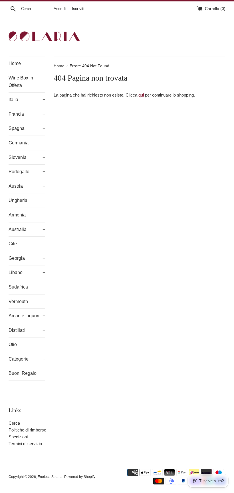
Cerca (14, 423)
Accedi (60, 9)
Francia (27, 114)
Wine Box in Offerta (21, 81)
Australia (27, 229)
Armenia (27, 214)
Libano (27, 272)
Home (15, 63)
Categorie (27, 359)
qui (141, 95)
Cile (13, 243)
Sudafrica (27, 287)
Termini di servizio (25, 443)
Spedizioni (18, 436)
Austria (27, 186)
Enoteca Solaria (50, 477)
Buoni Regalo (23, 373)
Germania (27, 142)
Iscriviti (78, 9)
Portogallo (27, 171)
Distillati (27, 330)
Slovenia (27, 157)
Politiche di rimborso (27, 429)
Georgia (27, 258)
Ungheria (18, 200)
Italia (27, 99)
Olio (13, 344)
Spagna (27, 128)
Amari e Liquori (27, 315)
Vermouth (18, 301)
